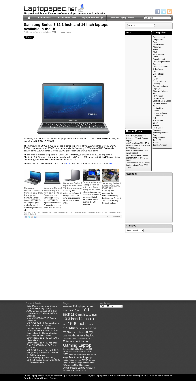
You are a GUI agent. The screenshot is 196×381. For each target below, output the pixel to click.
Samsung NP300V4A (49, 212)
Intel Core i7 (73, 354)
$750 (68, 163)
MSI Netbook (158, 120)
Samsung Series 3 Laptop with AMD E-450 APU (111, 185)
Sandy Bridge (76, 363)
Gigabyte (156, 89)
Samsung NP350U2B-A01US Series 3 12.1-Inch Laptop (33, 191)
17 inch (89, 324)
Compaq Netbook (160, 67)
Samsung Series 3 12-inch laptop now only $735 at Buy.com (53, 191)
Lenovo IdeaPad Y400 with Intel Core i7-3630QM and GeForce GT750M (41, 345)
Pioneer (156, 125)
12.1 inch (31, 212)
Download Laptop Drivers (122, 18)
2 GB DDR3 (67, 306)
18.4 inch (82, 328)
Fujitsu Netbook (159, 81)
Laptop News (44, 18)
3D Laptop (78, 306)
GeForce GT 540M (71, 349)
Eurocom (156, 76)
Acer (155, 42)
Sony (155, 135)
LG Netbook (158, 116)
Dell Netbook (158, 74)
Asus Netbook (159, 54)
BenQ (155, 57)
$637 (111, 163)
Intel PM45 (82, 354)
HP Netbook (158, 96)
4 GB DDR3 (89, 306)
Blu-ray (88, 332)
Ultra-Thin (70, 365)
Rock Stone (158, 128)
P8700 (85, 360)
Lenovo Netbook (160, 113)
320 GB (92, 328)
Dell (154, 71)
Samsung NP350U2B (65, 212)
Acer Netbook (158, 44)
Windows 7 (90, 368)
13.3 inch (70, 319)
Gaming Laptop (77, 345)
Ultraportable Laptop (74, 367)
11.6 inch (78, 314)
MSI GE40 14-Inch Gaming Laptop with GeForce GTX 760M (137, 157)
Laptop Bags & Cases (162, 101)
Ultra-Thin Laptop (81, 365)
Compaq (156, 64)
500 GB (66, 332)
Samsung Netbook (160, 133)
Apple (155, 49)
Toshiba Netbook (160, 145)
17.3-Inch (70, 328)
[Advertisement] (73, 61)
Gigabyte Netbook (160, 91)
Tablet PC (157, 140)
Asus (155, 52)
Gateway (156, 84)
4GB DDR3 (68, 310)
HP (154, 93)
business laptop (83, 335)
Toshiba (156, 142)
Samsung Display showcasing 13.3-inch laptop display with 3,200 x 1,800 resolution (43, 360)
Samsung (157, 130)
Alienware (157, 47)
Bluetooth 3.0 (68, 336)
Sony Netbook (159, 138)
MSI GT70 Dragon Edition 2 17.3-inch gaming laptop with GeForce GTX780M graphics (42, 352)
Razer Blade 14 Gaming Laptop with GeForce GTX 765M (41, 334)
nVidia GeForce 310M (72, 360)
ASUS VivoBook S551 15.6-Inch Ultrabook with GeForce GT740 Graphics (138, 145)
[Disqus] (73, 256)
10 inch (77, 310)
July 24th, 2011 (49, 32)
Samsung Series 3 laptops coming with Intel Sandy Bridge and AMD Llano (92, 187)
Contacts (54, 378)
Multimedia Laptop (80, 357)
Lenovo (156, 111)
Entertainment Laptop (76, 341)
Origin (155, 123)
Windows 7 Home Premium (74, 371)
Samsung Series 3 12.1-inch (98, 212)
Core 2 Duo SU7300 (84, 339)
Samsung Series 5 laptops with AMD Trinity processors (72, 185)
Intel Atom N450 (75, 352)
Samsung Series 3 (80, 212)
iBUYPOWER (158, 98)
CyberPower (158, 69)
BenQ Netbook (159, 59)
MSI (154, 118)
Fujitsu (155, 79)
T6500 (86, 363)
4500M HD (74, 332)
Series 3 (33, 214)
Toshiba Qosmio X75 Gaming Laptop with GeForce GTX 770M (138, 165)
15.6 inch (77, 323)
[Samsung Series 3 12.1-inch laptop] (73, 108)
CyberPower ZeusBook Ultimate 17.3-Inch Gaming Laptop (137, 138)
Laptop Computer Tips (92, 18)
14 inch (38, 212)
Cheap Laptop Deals (66, 18)
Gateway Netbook (160, 86)
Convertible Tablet (69, 339)
